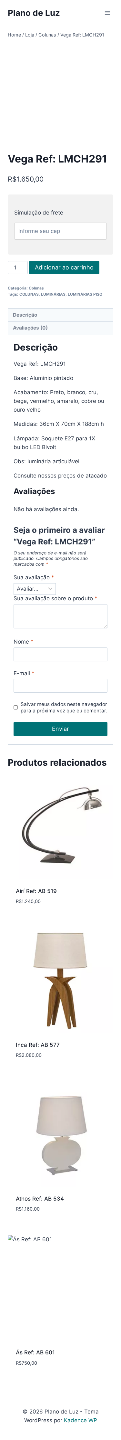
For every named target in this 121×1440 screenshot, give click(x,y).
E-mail (24, 673)
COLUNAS (29, 294)
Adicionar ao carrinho (64, 267)
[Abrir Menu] (107, 13)
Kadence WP (80, 1420)
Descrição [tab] (25, 315)
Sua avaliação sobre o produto (55, 598)
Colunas (36, 288)
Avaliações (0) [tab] (30, 328)
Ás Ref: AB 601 (35, 1352)
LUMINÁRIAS (53, 294)
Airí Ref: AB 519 (36, 891)
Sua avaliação (34, 577)
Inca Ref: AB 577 (38, 1045)
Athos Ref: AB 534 (40, 1198)
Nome (24, 641)
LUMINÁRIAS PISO (85, 294)
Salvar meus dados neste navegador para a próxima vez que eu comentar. (64, 707)
